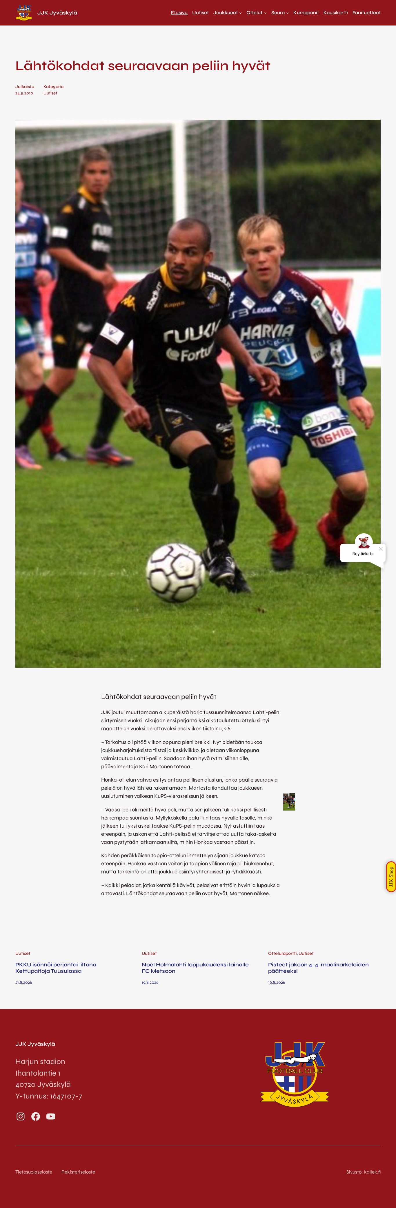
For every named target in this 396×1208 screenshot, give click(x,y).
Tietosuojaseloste (33, 1172)
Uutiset (50, 93)
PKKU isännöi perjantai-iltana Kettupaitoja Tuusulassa (55, 967)
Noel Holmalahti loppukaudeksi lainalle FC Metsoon (195, 967)
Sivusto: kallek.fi (363, 1172)
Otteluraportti (282, 953)
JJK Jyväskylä (57, 13)
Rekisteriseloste (78, 1172)
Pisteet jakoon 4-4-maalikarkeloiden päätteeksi (318, 967)
